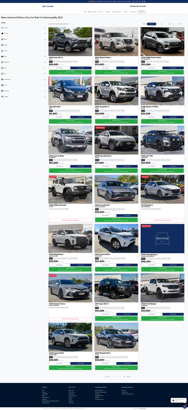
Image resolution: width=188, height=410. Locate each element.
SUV (43, 390)
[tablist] (166, 24)
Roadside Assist (99, 395)
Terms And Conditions (127, 394)
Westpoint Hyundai (138, 6)
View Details (59, 68)
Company (132, 11)
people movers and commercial (50, 401)
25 (124, 376)
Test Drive (71, 402)
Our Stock (100, 11)
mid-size (44, 399)
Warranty (97, 394)
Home (85, 11)
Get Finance (141, 11)
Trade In (71, 401)
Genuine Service (99, 399)
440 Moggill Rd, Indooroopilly (123, 1)
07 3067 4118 (137, 1)
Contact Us (124, 392)
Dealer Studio (142, 408)
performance (45, 397)
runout (44, 392)
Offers (94, 11)
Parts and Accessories (101, 392)
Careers (124, 390)
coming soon (45, 402)
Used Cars (71, 394)
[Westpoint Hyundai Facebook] (143, 1)
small (43, 395)
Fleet (70, 399)
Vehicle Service (99, 390)
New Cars (71, 390)
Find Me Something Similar (70, 220)
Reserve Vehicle (70, 72)
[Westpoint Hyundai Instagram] (145, 1)
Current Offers (72, 395)
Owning (107, 11)
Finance (126, 11)
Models (90, 11)
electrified (45, 394)
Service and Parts (116, 11)
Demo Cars (71, 392)
